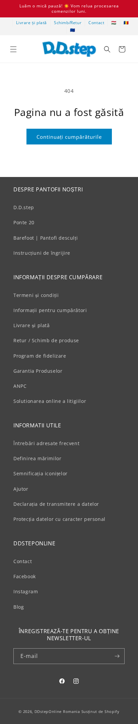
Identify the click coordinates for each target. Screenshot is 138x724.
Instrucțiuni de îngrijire (41, 253)
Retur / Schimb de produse (46, 340)
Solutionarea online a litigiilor (49, 401)
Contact (96, 22)
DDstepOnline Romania (57, 711)
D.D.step (23, 207)
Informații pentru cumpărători (50, 310)
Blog (18, 607)
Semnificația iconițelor (40, 473)
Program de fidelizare (39, 356)
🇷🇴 (126, 22)
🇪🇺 (72, 30)
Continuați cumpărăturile (69, 136)
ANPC (19, 386)
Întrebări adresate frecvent (46, 443)
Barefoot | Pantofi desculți (45, 238)
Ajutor (20, 489)
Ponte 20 (23, 222)
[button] (13, 49)
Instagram (25, 591)
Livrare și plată (31, 22)
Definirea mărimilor (37, 458)
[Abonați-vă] (117, 656)
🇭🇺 (114, 22)
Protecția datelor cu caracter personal (59, 519)
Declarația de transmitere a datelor (56, 504)
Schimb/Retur (67, 22)
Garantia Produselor (37, 371)
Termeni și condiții (36, 295)
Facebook (24, 576)
